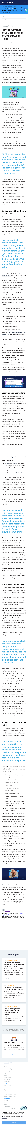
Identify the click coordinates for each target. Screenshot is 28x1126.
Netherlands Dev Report (10, 1094)
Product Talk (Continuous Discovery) (15, 457)
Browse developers (9, 1069)
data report (11, 8)
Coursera (14, 464)
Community (7, 1107)
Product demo (7, 1081)
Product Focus (9, 451)
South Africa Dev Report (10, 1096)
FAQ (5, 1102)
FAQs (5, 1073)
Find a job (6, 1100)
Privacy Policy (9, 1030)
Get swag (6, 1092)
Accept (14, 1122)
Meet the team (7, 1086)
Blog (5, 1090)
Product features (8, 1077)
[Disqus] (14, 927)
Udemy (7, 464)
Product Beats (9, 454)
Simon (4, 885)
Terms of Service (19, 1030)
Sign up (14, 1055)
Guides (5, 1075)
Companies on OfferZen (10, 1109)
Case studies (7, 1079)
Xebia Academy (9, 448)
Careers (6, 1088)
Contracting (7, 1071)
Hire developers (8, 1067)
